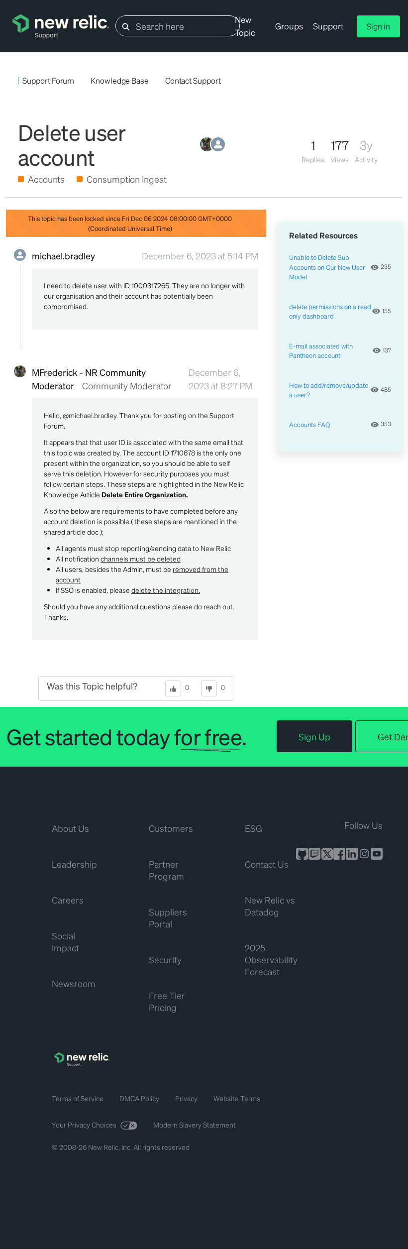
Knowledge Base (120, 80)
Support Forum (48, 80)
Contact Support (193, 80)
